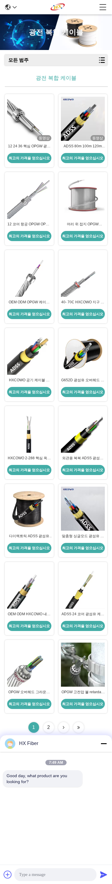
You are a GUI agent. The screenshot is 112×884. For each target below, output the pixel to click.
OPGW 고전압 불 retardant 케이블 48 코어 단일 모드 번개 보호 (83, 692)
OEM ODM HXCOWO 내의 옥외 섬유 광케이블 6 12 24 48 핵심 (29, 614)
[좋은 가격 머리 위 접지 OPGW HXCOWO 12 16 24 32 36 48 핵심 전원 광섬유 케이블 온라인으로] (83, 197)
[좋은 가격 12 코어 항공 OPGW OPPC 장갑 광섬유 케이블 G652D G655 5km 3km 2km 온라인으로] (29, 197)
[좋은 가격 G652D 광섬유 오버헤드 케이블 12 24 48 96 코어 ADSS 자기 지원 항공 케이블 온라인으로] (83, 353)
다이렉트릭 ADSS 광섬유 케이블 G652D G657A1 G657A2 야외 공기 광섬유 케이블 (29, 536)
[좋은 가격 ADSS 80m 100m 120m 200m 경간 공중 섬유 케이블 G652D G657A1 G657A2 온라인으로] (83, 119)
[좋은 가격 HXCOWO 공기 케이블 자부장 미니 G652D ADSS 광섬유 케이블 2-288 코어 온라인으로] (29, 353)
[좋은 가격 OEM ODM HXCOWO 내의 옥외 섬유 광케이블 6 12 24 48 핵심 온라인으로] (29, 587)
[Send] (103, 874)
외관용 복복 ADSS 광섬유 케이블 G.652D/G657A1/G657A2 (82, 458)
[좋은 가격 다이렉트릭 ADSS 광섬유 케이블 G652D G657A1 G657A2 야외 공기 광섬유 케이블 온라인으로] (29, 509)
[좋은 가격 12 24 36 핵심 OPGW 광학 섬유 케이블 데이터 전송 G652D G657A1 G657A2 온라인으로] (29, 119)
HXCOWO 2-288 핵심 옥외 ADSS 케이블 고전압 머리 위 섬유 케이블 (29, 458)
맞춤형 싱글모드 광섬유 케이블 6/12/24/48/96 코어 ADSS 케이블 (83, 536)
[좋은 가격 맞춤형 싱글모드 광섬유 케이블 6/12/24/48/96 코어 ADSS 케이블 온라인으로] (83, 509)
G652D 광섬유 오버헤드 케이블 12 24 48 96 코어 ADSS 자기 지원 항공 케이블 (82, 380)
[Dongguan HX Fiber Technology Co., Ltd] (58, 7)
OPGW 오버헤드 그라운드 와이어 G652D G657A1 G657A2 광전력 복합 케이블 (29, 692)
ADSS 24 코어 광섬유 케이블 (83, 614)
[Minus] (103, 743)
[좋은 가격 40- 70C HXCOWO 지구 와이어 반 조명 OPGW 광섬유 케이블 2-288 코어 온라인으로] (83, 275)
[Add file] (8, 874)
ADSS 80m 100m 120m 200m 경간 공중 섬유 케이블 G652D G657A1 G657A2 (83, 146)
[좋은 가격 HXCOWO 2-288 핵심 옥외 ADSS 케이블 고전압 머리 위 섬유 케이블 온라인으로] (29, 431)
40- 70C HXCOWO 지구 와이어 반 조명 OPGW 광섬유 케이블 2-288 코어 (83, 302)
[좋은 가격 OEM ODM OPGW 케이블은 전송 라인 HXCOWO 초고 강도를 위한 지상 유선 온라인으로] (29, 275)
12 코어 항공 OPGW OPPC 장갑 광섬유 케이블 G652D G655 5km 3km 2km (29, 224)
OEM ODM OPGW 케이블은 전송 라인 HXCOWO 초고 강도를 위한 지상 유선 (29, 302)
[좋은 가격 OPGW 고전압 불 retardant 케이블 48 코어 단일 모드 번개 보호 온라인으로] (83, 665)
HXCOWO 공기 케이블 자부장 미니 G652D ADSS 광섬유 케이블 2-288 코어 (29, 380)
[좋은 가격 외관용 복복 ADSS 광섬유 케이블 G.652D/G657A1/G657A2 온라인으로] (83, 431)
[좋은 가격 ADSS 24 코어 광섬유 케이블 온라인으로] (83, 587)
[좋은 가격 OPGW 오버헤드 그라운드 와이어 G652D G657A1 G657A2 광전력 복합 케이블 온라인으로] (29, 665)
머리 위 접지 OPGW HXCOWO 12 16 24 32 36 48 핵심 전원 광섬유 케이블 (83, 224)
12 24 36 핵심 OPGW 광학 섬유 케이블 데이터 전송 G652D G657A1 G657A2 (29, 146)
